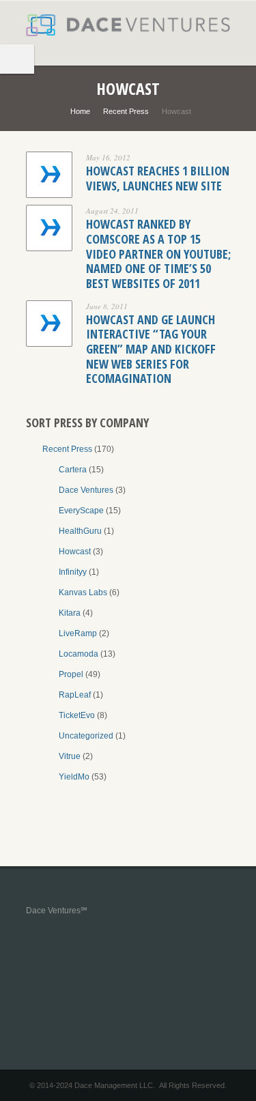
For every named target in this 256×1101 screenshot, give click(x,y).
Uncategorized (86, 736)
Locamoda (78, 654)
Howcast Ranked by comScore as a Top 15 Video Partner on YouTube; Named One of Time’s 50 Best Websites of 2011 (158, 253)
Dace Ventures (86, 490)
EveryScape (81, 510)
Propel (71, 674)
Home (80, 111)
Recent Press (126, 111)
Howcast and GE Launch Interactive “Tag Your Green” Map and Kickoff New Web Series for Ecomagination (151, 348)
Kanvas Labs (83, 592)
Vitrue (70, 756)
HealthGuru (80, 531)
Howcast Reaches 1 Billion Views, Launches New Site (157, 178)
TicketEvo (77, 715)
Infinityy (73, 572)
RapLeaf (75, 695)
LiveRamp (78, 633)
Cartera (73, 469)
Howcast (75, 551)
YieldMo (74, 777)
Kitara (70, 613)
